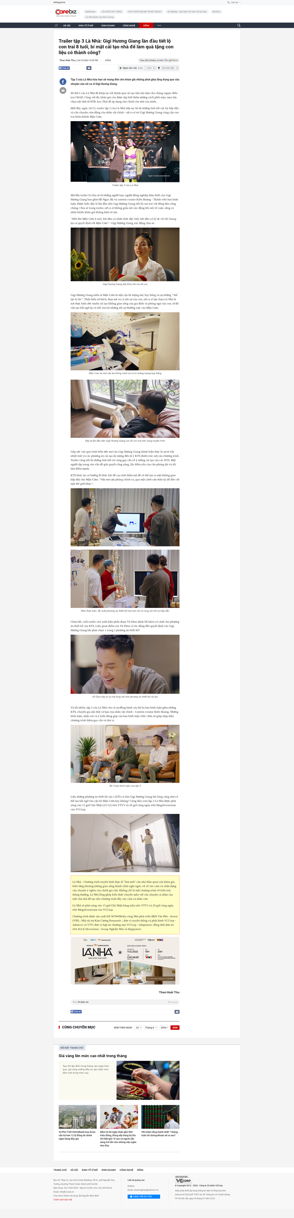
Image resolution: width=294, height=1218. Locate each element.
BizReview (90, 12)
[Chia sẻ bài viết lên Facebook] (63, 81)
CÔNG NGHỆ (129, 25)
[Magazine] (59, 2)
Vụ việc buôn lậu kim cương (99, 17)
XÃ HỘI (66, 25)
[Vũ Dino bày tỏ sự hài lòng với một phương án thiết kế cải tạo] (125, 664)
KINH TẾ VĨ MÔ (86, 25)
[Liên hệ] (88, 68)
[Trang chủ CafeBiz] (56, 25)
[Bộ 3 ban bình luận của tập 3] (125, 754)
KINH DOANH (108, 25)
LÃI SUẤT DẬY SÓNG (112, 12)
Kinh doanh (109, 1170)
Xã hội (74, 1170)
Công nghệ (126, 1170)
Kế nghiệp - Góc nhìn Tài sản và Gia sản (187, 12)
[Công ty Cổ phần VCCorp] (183, 1179)
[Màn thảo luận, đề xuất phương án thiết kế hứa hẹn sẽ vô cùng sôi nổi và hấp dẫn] (125, 579)
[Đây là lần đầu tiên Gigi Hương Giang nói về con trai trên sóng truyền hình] (125, 409)
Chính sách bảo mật (62, 1199)
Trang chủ (60, 1170)
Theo (125, 1002)
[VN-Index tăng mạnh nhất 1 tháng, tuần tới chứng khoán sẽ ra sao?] (160, 1117)
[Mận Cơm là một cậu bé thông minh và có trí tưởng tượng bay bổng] (125, 341)
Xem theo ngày (123, 1027)
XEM (175, 1027)
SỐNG (146, 25)
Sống (108, 60)
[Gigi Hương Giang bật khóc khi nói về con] (125, 254)
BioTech (216, 12)
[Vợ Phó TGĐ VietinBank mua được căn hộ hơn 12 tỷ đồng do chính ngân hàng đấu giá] (78, 1117)
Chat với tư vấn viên (142, 1197)
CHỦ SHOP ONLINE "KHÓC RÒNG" (144, 12)
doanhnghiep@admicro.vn (146, 1190)
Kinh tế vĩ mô (90, 1170)
